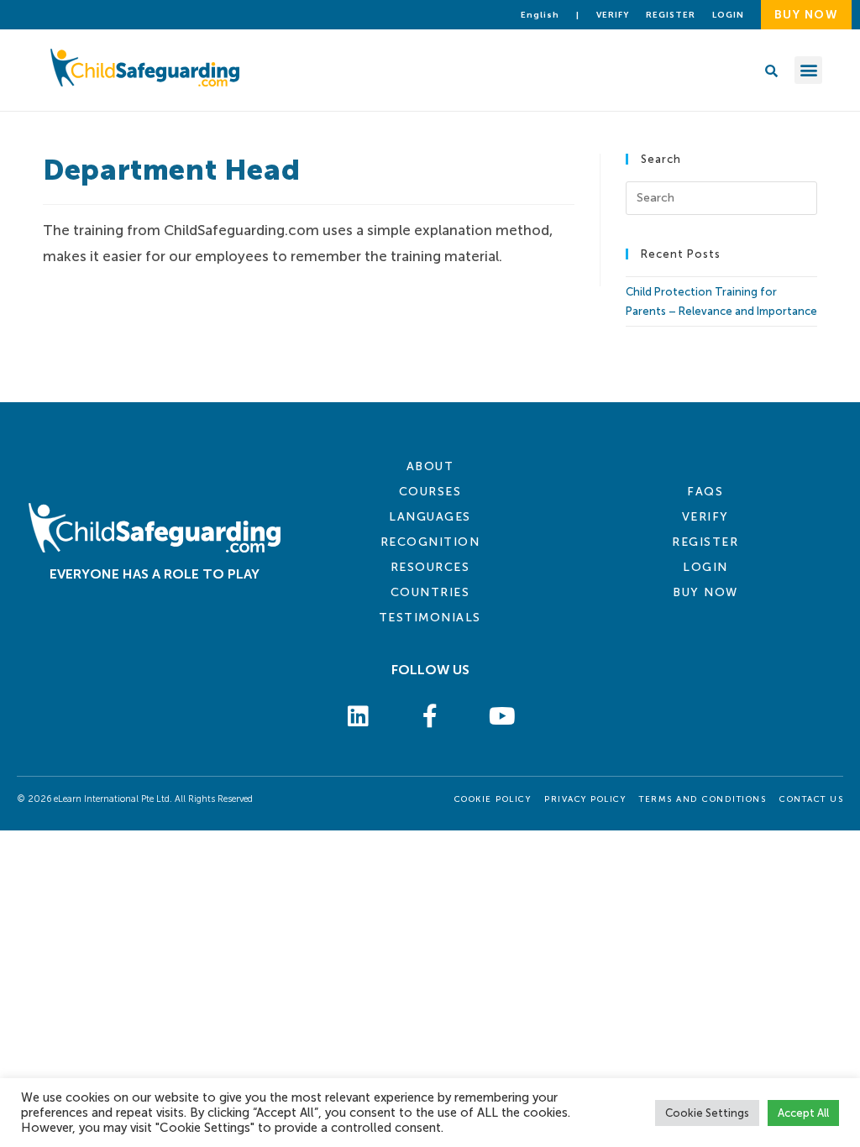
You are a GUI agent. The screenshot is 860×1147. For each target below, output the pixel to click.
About (430, 466)
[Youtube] (502, 717)
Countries (430, 592)
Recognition (430, 542)
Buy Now (705, 592)
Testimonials (430, 617)
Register (670, 15)
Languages (430, 517)
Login (705, 567)
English (540, 15)
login (728, 15)
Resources (430, 567)
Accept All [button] (803, 1113)
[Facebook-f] (430, 717)
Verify (612, 15)
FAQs (705, 491)
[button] (808, 70)
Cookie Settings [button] (707, 1113)
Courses (430, 491)
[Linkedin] (359, 717)
